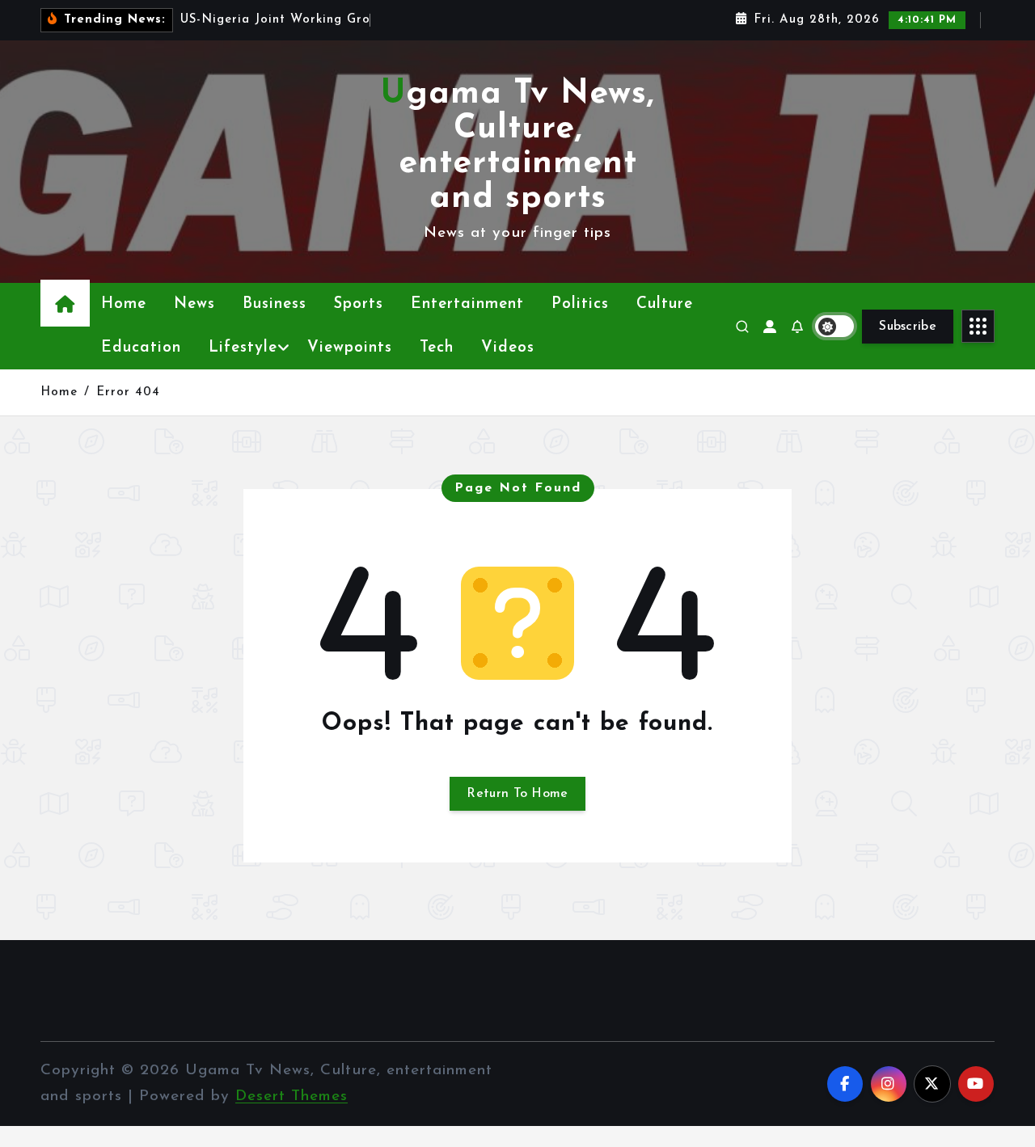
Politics (580, 304)
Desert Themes (291, 1096)
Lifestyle (243, 348)
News (194, 304)
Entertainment (467, 304)
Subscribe (907, 326)
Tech (437, 348)
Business (274, 304)
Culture (664, 304)
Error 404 (128, 392)
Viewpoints (349, 348)
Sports (358, 304)
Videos (507, 348)
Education (141, 348)
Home (123, 304)
